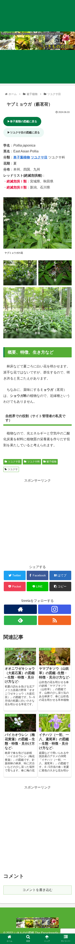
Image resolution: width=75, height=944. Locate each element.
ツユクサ (13, 469)
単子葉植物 (21, 157)
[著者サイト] (20, 609)
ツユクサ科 (33, 461)
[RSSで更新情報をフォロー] (54, 620)
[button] (67, 571)
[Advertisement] (37, 521)
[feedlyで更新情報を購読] (20, 620)
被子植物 (51, 461)
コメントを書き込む (37, 890)
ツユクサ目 (39, 157)
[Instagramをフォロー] (54, 609)
